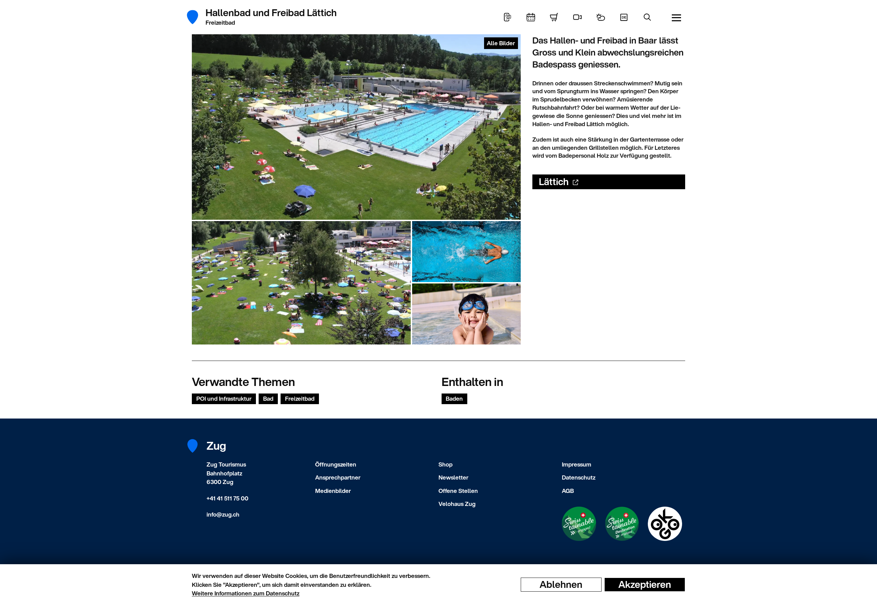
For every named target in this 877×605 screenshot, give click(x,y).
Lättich (554, 181)
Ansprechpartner (337, 477)
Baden (454, 398)
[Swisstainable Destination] (622, 524)
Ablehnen (561, 584)
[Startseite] (196, 17)
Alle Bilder (501, 43)
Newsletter (453, 477)
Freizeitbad (299, 398)
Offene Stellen (458, 490)
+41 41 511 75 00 (227, 498)
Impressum (576, 464)
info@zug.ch (223, 514)
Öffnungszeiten (335, 464)
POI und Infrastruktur (223, 398)
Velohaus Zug (456, 503)
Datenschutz (578, 477)
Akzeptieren (644, 584)
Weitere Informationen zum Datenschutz (245, 593)
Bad (268, 398)
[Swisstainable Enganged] (579, 524)
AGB (568, 490)
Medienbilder (333, 490)
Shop (445, 464)
